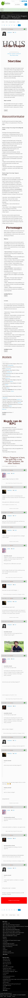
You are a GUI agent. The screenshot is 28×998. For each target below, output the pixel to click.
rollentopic (9, 53)
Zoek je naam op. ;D (6, 988)
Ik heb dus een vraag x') (7, 968)
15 (6, 25)
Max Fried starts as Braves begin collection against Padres (13, 932)
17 (11, 25)
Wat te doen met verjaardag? (8, 966)
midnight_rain (9, 371)
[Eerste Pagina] (2, 25)
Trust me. (4, 974)
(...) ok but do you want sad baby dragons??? (12, 763)
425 (15, 584)
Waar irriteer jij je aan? (7, 963)
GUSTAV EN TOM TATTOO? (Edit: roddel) (10, 944)
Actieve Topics (12, 22)
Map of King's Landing (14, 55)
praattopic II (18, 53)
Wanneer (4, 987)
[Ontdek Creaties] (25, 1)
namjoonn (9, 32)
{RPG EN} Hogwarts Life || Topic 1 (9, 969)
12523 (15, 490)
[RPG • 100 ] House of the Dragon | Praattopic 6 (11, 934)
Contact (1, 996)
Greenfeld (19, 402)
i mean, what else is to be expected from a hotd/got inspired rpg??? (13, 633)
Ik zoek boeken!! (6, 973)
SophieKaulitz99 (6, 9)
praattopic (14, 53)
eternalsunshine (10, 365)
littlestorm (9, 584)
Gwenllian (9, 490)
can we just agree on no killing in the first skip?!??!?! (13, 819)
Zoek (18, 22)
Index (3, 22)
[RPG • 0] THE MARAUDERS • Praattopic (10, 935)
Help (5, 996)
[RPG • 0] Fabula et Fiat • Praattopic (9, 927)
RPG (7, 22)
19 (16, 25)
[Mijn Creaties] (24, 1)
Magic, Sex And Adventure (7, 946)
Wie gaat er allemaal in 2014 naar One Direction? (12, 983)
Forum (5, 12)
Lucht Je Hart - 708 (6, 923)
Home (2, 12)
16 (9, 25)
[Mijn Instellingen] (23, 1)
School (4, 948)
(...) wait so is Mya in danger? (9, 790)
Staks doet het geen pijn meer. (8, 952)
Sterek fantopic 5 (6, 982)
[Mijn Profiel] (22, 1)
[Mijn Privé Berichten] (21, 1)
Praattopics (10, 12)
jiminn (8, 473)
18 (14, 25)
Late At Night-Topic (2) (7, 985)
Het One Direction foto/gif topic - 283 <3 (10, 971)
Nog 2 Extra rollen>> (6, 959)
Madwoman (8, 378)
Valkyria (12, 391)
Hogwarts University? (7, 980)
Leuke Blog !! (5, 941)
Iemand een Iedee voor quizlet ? (8, 943)
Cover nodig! (5, 965)
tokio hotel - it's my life (7, 951)
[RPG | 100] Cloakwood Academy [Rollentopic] (11, 929)
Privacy (13, 996)
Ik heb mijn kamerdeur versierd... (9, 976)
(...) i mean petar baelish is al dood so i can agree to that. (14, 878)
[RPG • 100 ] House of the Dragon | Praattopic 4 (11, 931)
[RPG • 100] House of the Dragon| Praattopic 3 (11, 924)
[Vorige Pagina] (4, 25)
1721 (15, 32)
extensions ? (5, 949)
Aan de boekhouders (6, 977)
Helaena (11, 381)
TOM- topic (5, 938)
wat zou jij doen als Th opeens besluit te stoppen (11, 940)
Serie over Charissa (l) (7, 962)
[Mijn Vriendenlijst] (26, 1)
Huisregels (9, 996)
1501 (13, 473)
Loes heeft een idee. (6, 960)
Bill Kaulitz (5, 937)
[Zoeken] (19, 1)
